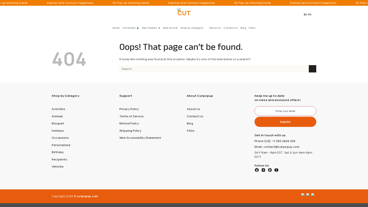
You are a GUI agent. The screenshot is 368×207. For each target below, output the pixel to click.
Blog (243, 28)
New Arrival (170, 28)
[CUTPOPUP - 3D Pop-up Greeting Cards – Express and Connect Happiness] (184, 14)
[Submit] (312, 69)
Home (116, 28)
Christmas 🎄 (131, 28)
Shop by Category (192, 28)
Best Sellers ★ (151, 28)
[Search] (53, 14)
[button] (310, 14)
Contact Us (230, 28)
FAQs (252, 28)
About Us (215, 28)
